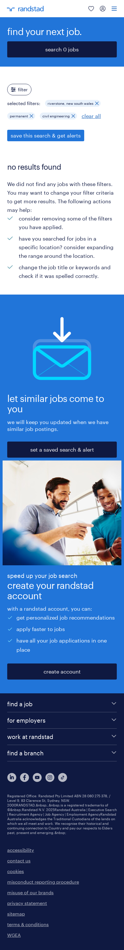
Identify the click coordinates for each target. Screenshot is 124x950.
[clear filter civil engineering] (73, 116)
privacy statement (27, 903)
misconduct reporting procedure (43, 882)
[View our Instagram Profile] (50, 777)
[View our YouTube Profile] (37, 777)
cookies (15, 871)
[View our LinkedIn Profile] (11, 777)
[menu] (114, 8)
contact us (19, 860)
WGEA (14, 935)
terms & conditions (28, 924)
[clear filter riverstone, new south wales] (97, 103)
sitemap (16, 913)
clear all (91, 116)
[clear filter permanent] (31, 116)
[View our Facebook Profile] (24, 777)
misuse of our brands (30, 892)
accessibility (20, 850)
